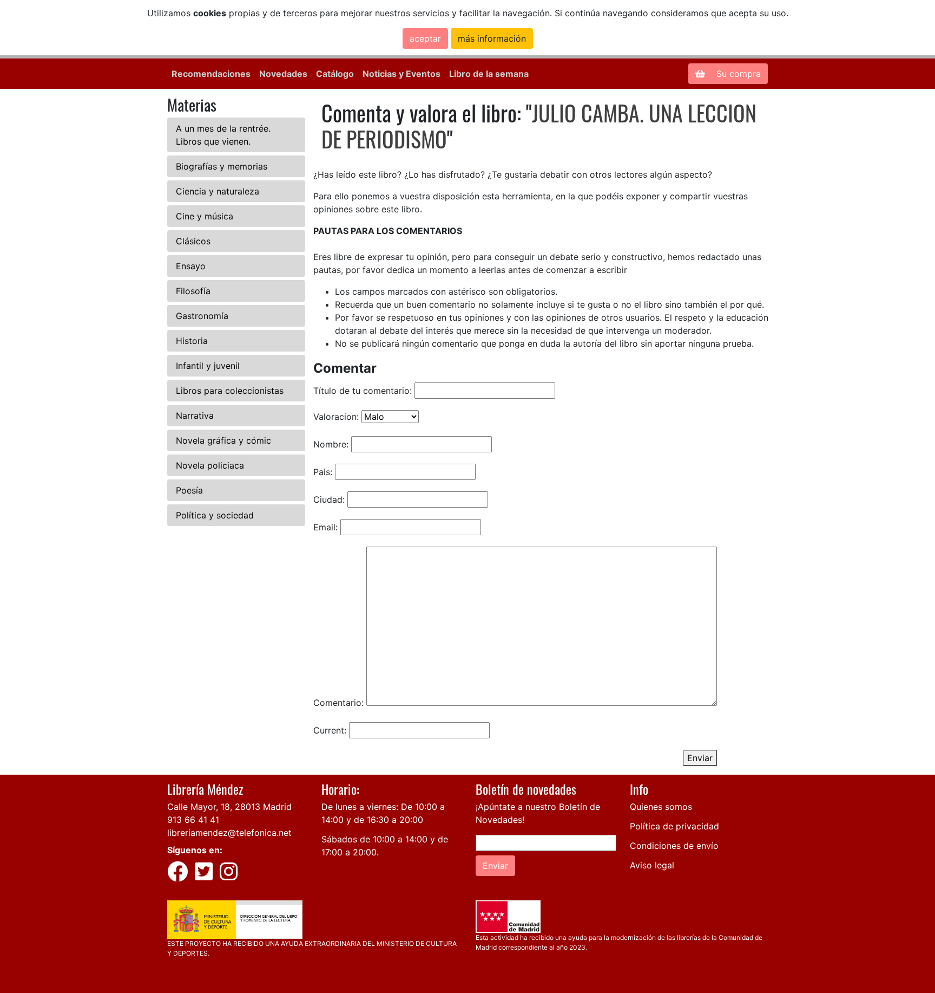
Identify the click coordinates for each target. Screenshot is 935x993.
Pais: (322, 471)
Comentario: (338, 702)
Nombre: (330, 444)
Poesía (189, 490)
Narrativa (195, 415)
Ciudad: (329, 499)
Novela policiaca (210, 465)
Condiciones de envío (674, 845)
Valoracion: (336, 416)
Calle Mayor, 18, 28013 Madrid (229, 806)
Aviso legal (652, 865)
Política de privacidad (674, 826)
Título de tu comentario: (362, 390)
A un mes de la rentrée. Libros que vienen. (223, 135)
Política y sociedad (215, 515)
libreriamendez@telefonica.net (229, 832)
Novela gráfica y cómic (223, 440)
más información (492, 38)
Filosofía (193, 290)
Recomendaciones (211, 73)
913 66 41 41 (193, 819)
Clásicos (193, 241)
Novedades (283, 73)
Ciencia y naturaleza (217, 191)
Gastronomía (202, 315)
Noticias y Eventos (401, 73)
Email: (325, 527)
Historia (192, 340)
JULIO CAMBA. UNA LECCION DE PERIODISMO (538, 125)
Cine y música (204, 216)
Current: (329, 730)
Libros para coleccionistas (230, 390)
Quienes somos (661, 806)
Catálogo (335, 73)
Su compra (737, 73)
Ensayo (191, 266)
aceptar (425, 38)
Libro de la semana (489, 73)
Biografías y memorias (221, 166)
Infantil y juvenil (208, 365)
